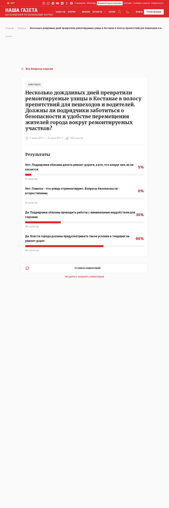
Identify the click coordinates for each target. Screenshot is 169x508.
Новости (60, 12)
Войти (139, 11)
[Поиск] (119, 12)
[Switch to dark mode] (127, 12)
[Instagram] (44, 3)
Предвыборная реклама (110, 3)
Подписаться (157, 3)
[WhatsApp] (48, 3)
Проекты (97, 12)
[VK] (62, 3)
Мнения (86, 12)
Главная (9, 28)
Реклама (128, 3)
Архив (112, 12)
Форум (71, 12)
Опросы (21, 28)
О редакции (79, 3)
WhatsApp (91, 3)
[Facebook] (71, 3)
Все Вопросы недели (39, 68)
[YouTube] (58, 3)
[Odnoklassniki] (67, 3)
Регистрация (154, 11)
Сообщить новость (141, 3)
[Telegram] (53, 3)
